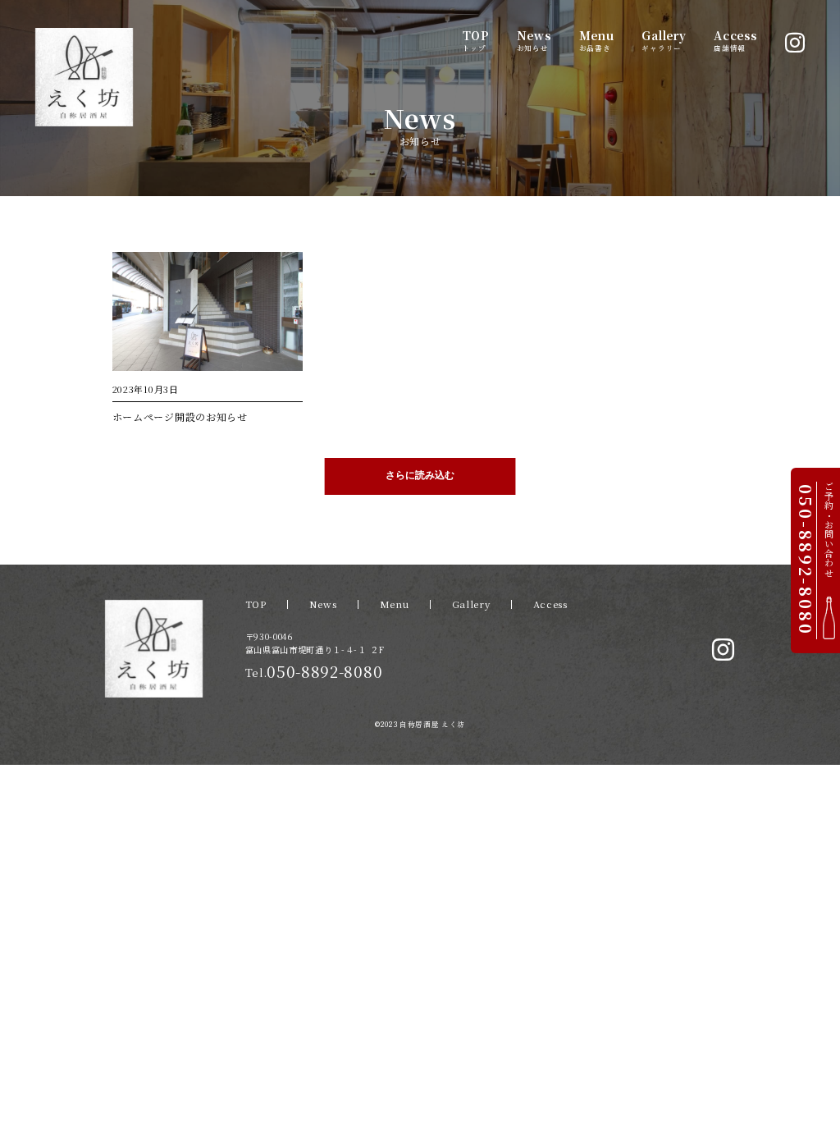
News (323, 604)
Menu (394, 604)
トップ (476, 40)
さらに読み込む (420, 475)
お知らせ (534, 40)
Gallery (471, 604)
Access (550, 604)
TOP (256, 604)
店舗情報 (735, 40)
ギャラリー (663, 40)
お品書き (596, 40)
